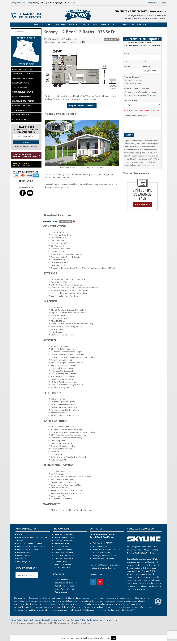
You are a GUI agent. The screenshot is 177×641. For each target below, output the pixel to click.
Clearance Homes (19, 87)
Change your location (106, 568)
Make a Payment (23, 562)
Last (144, 61)
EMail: (95, 546)
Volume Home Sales (20, 119)
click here (134, 110)
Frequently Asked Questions (65, 583)
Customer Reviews (24, 552)
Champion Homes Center (21, 3)
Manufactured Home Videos (28, 549)
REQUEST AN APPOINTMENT (81, 105)
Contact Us (21, 559)
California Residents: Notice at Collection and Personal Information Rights (54, 620)
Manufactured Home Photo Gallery (31, 546)
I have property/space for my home (141, 92)
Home (19, 534)
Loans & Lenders (61, 580)
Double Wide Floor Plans (23, 74)
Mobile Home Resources (64, 586)
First (125, 61)
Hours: (96, 549)
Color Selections (19, 110)
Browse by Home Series (21, 96)
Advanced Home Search (22, 105)
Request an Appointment (23, 101)
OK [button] (113, 638)
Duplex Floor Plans (20, 83)
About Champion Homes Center (29, 543)
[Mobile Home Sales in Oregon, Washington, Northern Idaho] (26, 61)
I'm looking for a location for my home (142, 95)
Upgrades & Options (21, 115)
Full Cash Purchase (134, 80)
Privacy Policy (149, 165)
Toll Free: (97, 543)
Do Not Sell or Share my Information (102, 620)
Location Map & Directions (103, 559)
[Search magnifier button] (38, 32)
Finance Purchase (133, 83)
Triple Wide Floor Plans (22, 78)
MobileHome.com (61, 592)
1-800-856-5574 (158, 11)
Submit (129, 135)
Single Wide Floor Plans (22, 69)
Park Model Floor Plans (22, 92)
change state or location (156, 3)
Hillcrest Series (50, 42)
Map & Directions (24, 555)
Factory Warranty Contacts (64, 589)
